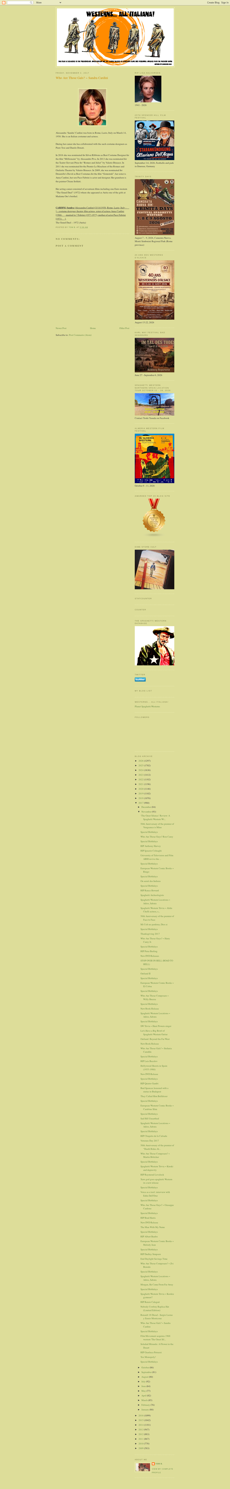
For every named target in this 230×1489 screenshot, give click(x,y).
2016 (141, 1415)
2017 (141, 802)
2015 (141, 1420)
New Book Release (150, 1008)
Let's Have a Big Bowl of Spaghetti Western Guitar (154, 1032)
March (144, 1400)
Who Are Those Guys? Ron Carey (157, 836)
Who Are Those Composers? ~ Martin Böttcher (155, 1155)
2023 (141, 774)
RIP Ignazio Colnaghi (151, 850)
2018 (141, 798)
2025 (141, 765)
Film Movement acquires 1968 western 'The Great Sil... (155, 1337)
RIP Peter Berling (149, 951)
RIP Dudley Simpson (151, 1254)
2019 (141, 793)
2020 (141, 788)
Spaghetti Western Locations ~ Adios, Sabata (155, 901)
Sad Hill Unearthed (150, 1118)
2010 (141, 1443)
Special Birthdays (149, 832)
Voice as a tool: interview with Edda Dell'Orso (155, 1193)
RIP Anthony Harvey (151, 846)
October (145, 1367)
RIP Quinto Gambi (149, 1083)
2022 (141, 779)
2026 (141, 760)
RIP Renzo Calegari (150, 1302)
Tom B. (159, 1464)
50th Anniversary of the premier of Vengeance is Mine (157, 825)
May (143, 1390)
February (146, 1404)
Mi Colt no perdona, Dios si (154, 924)
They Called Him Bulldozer (154, 1096)
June (143, 1386)
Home (93, 328)
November (146, 811)
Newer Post (61, 328)
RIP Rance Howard (150, 890)
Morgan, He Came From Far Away (157, 1284)
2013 (141, 1429)
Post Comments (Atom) (80, 335)
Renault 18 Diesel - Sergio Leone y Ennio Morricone (157, 1316)
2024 (141, 770)
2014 (141, 1424)
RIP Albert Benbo (149, 1236)
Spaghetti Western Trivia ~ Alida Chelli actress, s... (156, 909)
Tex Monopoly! (148, 1357)
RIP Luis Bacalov (149, 1061)
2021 (141, 784)
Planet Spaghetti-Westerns (147, 706)
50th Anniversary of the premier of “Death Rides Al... (157, 1147)
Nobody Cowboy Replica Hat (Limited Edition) (155, 1308)
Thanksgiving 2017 (150, 933)
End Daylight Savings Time (154, 1258)
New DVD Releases (150, 955)
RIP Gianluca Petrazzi (151, 1352)
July (143, 1381)
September (146, 1372)
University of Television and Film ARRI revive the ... (157, 857)
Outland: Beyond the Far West (155, 1039)
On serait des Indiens (151, 881)
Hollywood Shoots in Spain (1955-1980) (154, 1067)
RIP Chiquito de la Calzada (154, 1136)
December (146, 807)
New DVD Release (149, 1074)
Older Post (124, 328)
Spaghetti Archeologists (152, 895)
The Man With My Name (153, 1227)
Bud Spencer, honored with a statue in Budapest (154, 1089)
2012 (141, 1434)
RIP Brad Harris (148, 1217)
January (145, 1409)
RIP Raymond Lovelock (152, 1174)
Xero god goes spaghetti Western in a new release (156, 1181)
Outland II (145, 973)
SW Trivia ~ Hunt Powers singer (156, 1026)
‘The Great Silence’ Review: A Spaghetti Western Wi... (155, 817)
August (145, 1376)
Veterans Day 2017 (150, 1140)
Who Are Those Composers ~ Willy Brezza (155, 997)
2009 (141, 1448)
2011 (141, 1438)
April (144, 1395)
